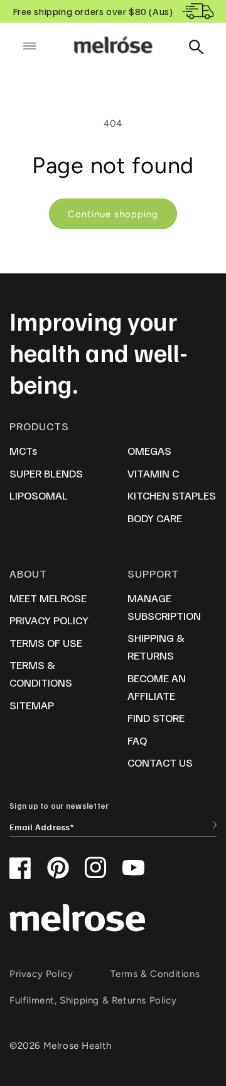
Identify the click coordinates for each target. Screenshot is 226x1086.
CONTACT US (160, 762)
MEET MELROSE (48, 598)
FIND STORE (156, 717)
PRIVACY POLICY (49, 620)
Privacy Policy (41, 974)
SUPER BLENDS (46, 473)
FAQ (137, 740)
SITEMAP (31, 705)
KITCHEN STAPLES (171, 495)
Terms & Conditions (155, 974)
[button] (29, 46)
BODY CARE (154, 518)
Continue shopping (113, 214)
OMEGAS (149, 450)
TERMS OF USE (45, 642)
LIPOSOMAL (38, 495)
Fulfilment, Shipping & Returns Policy (92, 1000)
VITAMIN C (153, 473)
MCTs (23, 450)
